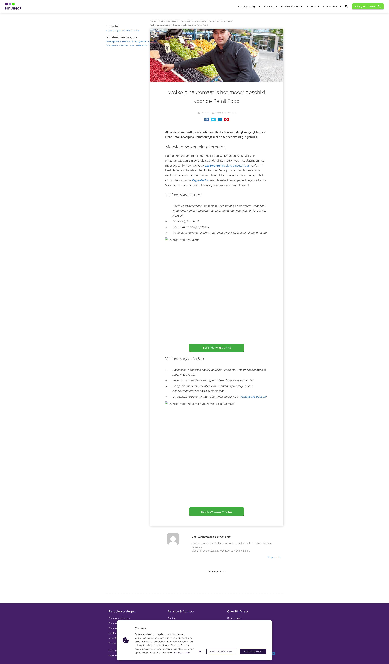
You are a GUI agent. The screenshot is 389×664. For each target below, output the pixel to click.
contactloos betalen (253, 396)
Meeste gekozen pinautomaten (124, 30)
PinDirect (205, 113)
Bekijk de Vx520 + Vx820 (216, 511)
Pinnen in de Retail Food (226, 113)
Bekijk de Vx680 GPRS (217, 347)
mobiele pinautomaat (227, 165)
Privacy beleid (182, 652)
